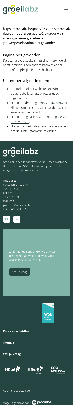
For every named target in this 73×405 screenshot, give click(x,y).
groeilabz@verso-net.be (17, 205)
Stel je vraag (12, 354)
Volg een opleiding (16, 331)
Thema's (9, 342)
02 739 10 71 (11, 197)
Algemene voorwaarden (17, 390)
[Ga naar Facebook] (6, 219)
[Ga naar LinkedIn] (16, 219)
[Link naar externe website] (12, 371)
